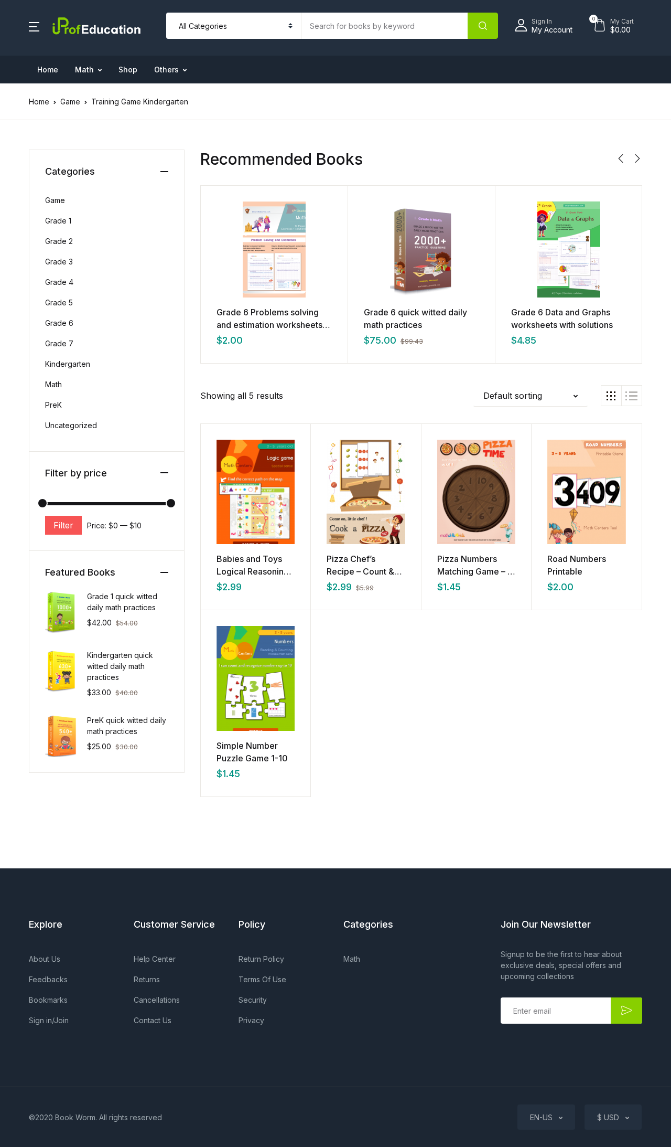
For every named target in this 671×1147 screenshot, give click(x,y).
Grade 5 (59, 302)
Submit (626, 1010)
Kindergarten (67, 363)
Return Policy (261, 958)
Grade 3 (59, 261)
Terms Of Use (262, 979)
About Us (44, 958)
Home (47, 69)
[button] (34, 25)
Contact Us (152, 1020)
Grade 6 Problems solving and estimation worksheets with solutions (269, 325)
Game (70, 101)
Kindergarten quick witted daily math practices (120, 666)
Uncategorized (71, 425)
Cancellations (157, 999)
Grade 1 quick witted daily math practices (122, 602)
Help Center (155, 958)
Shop (127, 69)
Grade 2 (59, 241)
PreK (53, 404)
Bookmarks (48, 999)
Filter (63, 525)
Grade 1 (58, 220)
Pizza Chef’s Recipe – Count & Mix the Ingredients (364, 571)
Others (166, 69)
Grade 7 (59, 343)
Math (84, 69)
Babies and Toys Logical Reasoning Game (253, 571)
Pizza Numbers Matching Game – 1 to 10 (474, 571)
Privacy (251, 1020)
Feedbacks (48, 979)
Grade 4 (59, 282)
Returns (147, 979)
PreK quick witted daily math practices (126, 726)
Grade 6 (59, 322)
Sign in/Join (49, 1020)
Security (253, 999)
